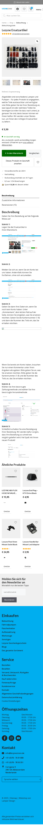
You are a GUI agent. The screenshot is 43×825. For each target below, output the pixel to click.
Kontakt (5, 690)
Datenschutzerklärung (12, 697)
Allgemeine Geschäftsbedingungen (17, 693)
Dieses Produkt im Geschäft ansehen (18, 162)
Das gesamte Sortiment (12, 650)
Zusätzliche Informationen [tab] (13, 200)
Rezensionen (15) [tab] (9, 205)
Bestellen (6, 665)
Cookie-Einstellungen (11, 701)
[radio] (4, 502)
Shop (11, 23)
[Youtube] (18, 738)
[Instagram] (11, 738)
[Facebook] (4, 738)
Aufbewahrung (8, 632)
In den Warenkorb (15, 153)
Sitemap (13, 798)
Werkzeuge (7, 635)
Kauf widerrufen (9, 679)
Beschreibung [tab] (8, 195)
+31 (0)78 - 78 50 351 (14, 762)
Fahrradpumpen (9, 624)
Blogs (4, 647)
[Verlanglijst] (17, 9)
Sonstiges (6, 639)
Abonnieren (9, 600)
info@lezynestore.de (15, 753)
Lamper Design (8, 801)
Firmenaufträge (9, 682)
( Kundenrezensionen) (20, 34)
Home (4, 23)
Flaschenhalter (8, 628)
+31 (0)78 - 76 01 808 (14, 758)
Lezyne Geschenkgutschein (14, 643)
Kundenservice (8, 686)
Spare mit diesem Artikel (16, 184)
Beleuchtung (21, 23)
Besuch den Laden (23, 2)
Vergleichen (34, 153)
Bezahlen (6, 669)
